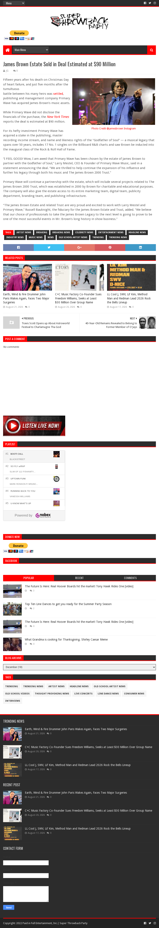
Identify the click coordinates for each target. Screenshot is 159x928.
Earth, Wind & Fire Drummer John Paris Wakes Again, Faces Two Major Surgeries (26, 298)
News (51, 237)
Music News (35, 237)
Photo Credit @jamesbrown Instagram (114, 128)
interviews (12, 701)
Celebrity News (84, 232)
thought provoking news (52, 693)
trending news (118, 237)
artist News (24, 232)
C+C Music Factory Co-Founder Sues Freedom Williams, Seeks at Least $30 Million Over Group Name (78, 298)
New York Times (58, 117)
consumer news (134, 693)
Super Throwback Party (73, 923)
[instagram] (154, 3)
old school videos (17, 693)
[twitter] (150, 3)
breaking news (61, 232)
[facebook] (145, 3)
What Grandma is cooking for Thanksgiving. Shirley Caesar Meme (66, 639)
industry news (15, 237)
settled (58, 94)
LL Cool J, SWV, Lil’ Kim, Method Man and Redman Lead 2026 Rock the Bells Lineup (129, 298)
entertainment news (110, 232)
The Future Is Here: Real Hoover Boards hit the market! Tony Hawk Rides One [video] (79, 586)
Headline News (137, 232)
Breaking (41, 232)
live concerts (83, 693)
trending (98, 237)
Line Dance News (108, 693)
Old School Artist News (73, 237)
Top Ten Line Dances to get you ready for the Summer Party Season (68, 604)
